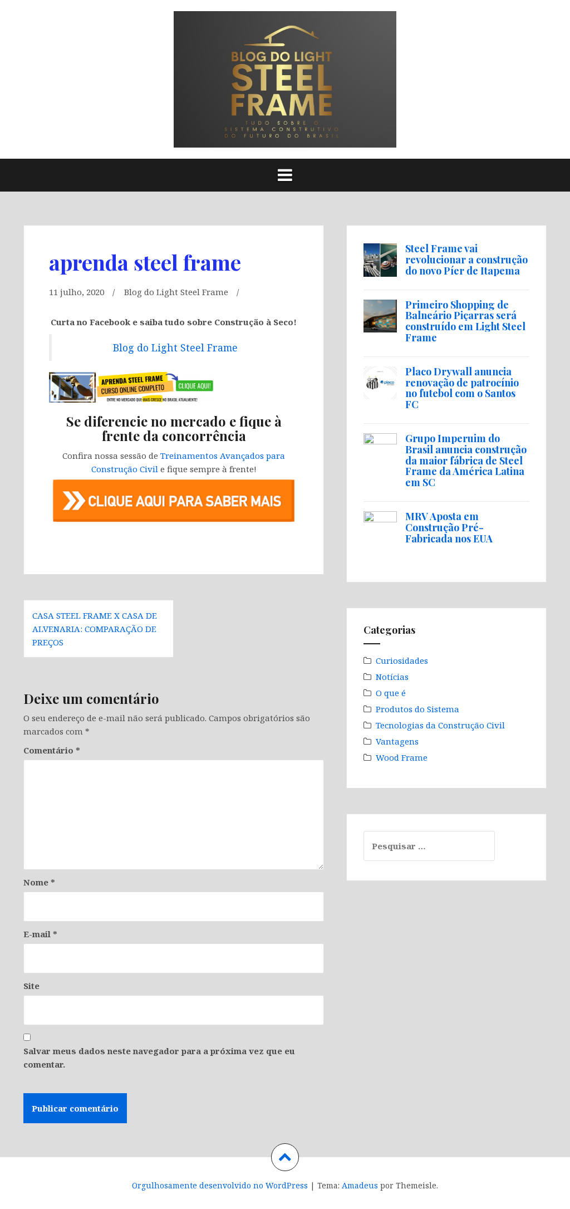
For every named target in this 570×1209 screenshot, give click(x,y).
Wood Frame (402, 757)
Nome (39, 882)
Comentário (51, 750)
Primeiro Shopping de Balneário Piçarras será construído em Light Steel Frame (465, 321)
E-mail (40, 933)
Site (31, 985)
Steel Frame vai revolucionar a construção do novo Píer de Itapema (466, 259)
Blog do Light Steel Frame (176, 291)
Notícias (392, 676)
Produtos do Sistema (417, 708)
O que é (391, 692)
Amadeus (360, 1185)
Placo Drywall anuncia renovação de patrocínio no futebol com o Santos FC (462, 388)
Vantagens (397, 741)
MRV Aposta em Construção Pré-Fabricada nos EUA (449, 527)
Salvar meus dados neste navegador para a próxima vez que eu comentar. (159, 1057)
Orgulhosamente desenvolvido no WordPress (220, 1185)
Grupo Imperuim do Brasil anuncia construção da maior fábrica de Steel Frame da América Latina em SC (466, 460)
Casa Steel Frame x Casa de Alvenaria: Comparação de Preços (94, 629)
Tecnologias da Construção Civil (440, 725)
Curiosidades (402, 660)
